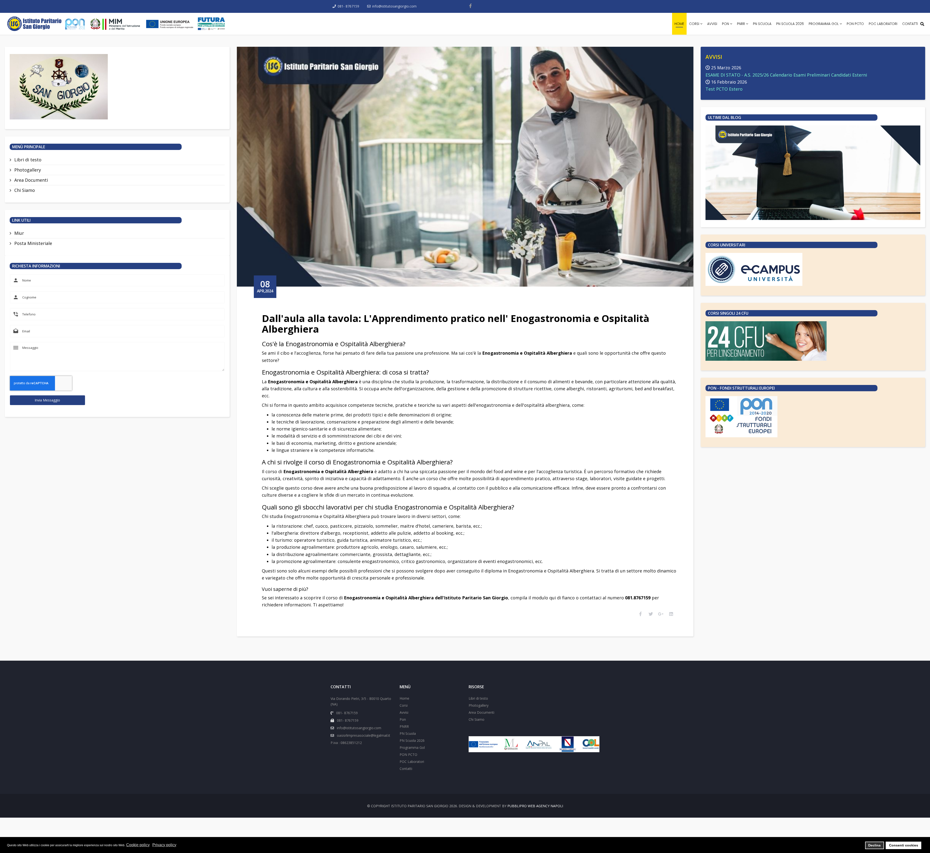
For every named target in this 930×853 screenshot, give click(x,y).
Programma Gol (824, 23)
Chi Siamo (24, 190)
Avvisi (712, 23)
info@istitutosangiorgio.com (394, 6)
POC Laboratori (883, 23)
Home (679, 23)
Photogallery (27, 170)
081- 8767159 (348, 6)
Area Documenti (30, 180)
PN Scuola (762, 23)
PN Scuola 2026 (790, 23)
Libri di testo (27, 160)
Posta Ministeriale (32, 243)
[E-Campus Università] (813, 269)
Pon (725, 23)
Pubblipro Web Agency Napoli (535, 806)
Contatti (910, 23)
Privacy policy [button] (164, 845)
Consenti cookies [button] (903, 845)
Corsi (694, 23)
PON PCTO (855, 23)
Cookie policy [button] (138, 845)
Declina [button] (874, 845)
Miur (18, 233)
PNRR (741, 23)
